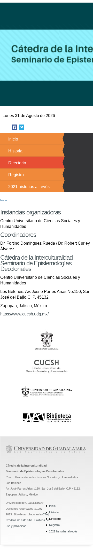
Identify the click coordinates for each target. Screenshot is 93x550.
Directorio (17, 163)
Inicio (13, 139)
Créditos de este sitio (19, 520)
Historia (15, 151)
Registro (16, 175)
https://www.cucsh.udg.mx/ (24, 314)
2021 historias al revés (29, 186)
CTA (45, 514)
